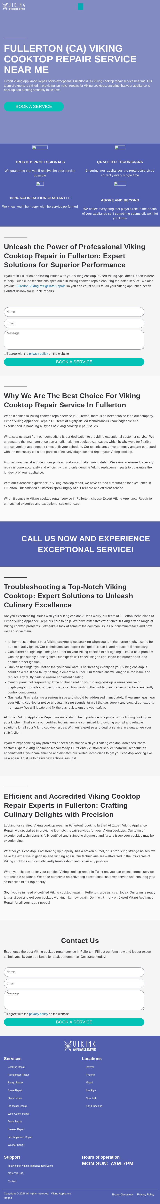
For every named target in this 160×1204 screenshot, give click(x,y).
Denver (90, 1067)
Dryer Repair (15, 1121)
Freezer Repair (16, 1129)
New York (91, 1098)
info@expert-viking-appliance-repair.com (30, 1165)
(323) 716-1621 (16, 1173)
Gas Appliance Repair (20, 1137)
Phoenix (90, 1074)
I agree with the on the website (38, 353)
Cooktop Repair (16, 1067)
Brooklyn (91, 1090)
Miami (89, 1082)
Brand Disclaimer (122, 1194)
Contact (12, 1181)
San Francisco (94, 1105)
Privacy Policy (145, 1194)
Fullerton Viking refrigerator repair (40, 286)
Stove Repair (15, 1090)
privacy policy (38, 353)
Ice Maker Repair (17, 1105)
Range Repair (15, 1082)
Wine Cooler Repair (18, 1113)
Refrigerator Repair (18, 1074)
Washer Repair (16, 1144)
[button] (80, 6)
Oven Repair (15, 1098)
